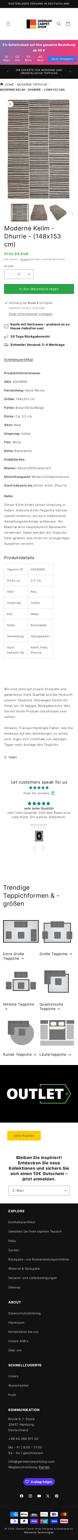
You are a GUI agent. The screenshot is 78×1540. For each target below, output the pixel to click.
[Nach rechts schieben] (72, 213)
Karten (44, 1467)
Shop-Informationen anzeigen (30, 314)
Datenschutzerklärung (24, 1313)
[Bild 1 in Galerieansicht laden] (19, 212)
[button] (8, 23)
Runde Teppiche (17, 1054)
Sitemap (14, 1287)
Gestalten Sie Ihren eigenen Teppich (35, 1231)
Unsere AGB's (18, 1341)
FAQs (12, 1241)
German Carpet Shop (28, 1528)
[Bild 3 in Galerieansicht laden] (58, 212)
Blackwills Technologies (39, 1532)
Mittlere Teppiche (18, 1004)
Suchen (13, 1250)
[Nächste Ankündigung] (70, 71)
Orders (13, 1376)
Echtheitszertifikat (18, 360)
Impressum (16, 1322)
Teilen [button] (12, 757)
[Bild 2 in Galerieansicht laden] (38, 212)
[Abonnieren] (64, 1190)
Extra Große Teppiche (13, 956)
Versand (24, 259)
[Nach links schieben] (5, 213)
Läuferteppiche (53, 1054)
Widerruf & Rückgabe (24, 1268)
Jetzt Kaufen (24, 1136)
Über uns (15, 1350)
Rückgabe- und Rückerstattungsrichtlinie (38, 1259)
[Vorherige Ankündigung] (7, 71)
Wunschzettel (18, 1385)
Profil (12, 1395)
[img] (39, 787)
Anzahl (8, 266)
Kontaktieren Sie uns (23, 1331)
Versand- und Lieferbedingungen (32, 1278)
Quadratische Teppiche (51, 1006)
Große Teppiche (54, 954)
